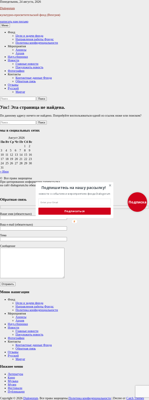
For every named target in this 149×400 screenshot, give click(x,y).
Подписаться (74, 211)
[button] (73, 187)
